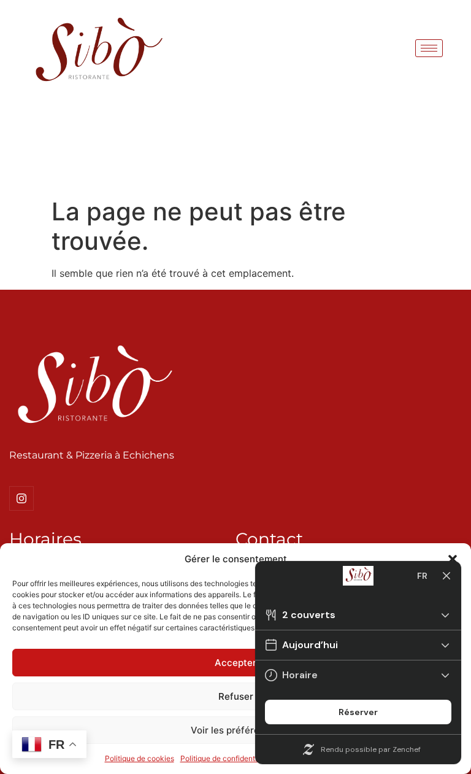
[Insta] (21, 498)
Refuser (235, 696)
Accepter (235, 662)
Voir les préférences (236, 730)
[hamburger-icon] (429, 48)
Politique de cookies (139, 758)
